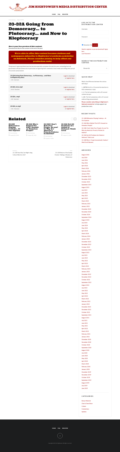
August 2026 (85, 155)
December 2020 (86, 339)
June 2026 (85, 160)
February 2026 (86, 171)
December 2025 (86, 176)
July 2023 (84, 255)
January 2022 (86, 304)
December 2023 (86, 241)
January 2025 (86, 206)
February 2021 (86, 334)
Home (54, 14)
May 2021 (85, 326)
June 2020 (85, 355)
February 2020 (86, 366)
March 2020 (85, 364)
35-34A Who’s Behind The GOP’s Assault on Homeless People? (32, 127)
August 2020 (85, 350)
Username (84, 29)
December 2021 (86, 307)
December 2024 (86, 209)
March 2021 (85, 331)
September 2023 (86, 250)
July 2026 (84, 157)
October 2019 (86, 377)
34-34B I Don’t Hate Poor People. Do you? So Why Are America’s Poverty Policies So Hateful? (51, 128)
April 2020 (85, 361)
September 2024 (86, 217)
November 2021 (86, 309)
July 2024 (84, 222)
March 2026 (85, 168)
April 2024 (85, 231)
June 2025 (85, 193)
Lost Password (86, 53)
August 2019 (85, 383)
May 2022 (85, 293)
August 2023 (85, 252)
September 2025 (86, 184)
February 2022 (86, 301)
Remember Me (87, 45)
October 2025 (86, 182)
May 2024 (85, 228)
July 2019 (84, 385)
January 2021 (86, 336)
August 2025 (85, 187)
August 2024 (85, 220)
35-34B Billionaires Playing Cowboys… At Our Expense (14, 127)
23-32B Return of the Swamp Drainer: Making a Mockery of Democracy (63, 154)
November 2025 (86, 179)
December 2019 (86, 372)
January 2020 (86, 369)
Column (84, 406)
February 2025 (86, 203)
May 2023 (85, 260)
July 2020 (84, 353)
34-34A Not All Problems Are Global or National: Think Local (68, 127)
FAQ (59, 14)
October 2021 (86, 312)
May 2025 (85, 195)
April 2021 (85, 328)
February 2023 (86, 269)
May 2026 (85, 163)
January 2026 (86, 174)
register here (70, 78)
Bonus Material (86, 401)
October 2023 (86, 247)
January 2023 (86, 271)
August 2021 (85, 317)
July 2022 (84, 288)
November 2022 (86, 277)
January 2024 (86, 239)
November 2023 (86, 244)
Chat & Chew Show (87, 403)
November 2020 (86, 342)
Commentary (12, 19)
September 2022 (86, 282)
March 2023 (85, 266)
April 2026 (85, 165)
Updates (84, 411)
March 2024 (85, 233)
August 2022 (85, 285)
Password (84, 37)
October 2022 (86, 279)
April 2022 (85, 296)
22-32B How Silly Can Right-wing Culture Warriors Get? (22, 153)
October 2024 (86, 214)
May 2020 (85, 358)
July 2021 (84, 320)
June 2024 (85, 225)
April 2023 (85, 263)
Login (65, 76)
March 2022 (85, 298)
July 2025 (84, 190)
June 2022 (85, 290)
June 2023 (85, 258)
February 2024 (86, 236)
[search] (107, 68)
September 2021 (86, 315)
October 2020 (86, 345)
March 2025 (85, 201)
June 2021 (85, 323)
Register (65, 14)
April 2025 (85, 198)
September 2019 (86, 380)
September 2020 (86, 347)
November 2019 (86, 375)
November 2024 (86, 212)
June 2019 (85, 388)
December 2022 (86, 274)
